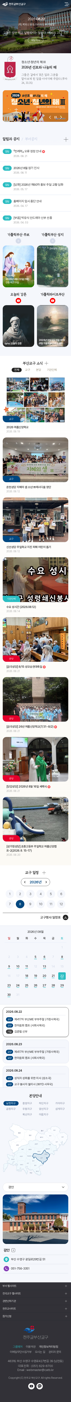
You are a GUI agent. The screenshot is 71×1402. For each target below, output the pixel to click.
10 (40, 904)
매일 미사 (35, 40)
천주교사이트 (9, 1308)
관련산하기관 (9, 1301)
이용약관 (31, 1346)
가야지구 (60, 1103)
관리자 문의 (55, 1352)
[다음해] (46, 882)
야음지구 (43, 1114)
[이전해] (25, 882)
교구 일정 (31, 872)
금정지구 (11, 1109)
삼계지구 (60, 1109)
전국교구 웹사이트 (12, 1293)
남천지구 (11, 1103)
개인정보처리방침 (48, 1346)
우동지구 (27, 1109)
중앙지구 (27, 1103)
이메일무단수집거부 (20, 1352)
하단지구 (43, 1103)
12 (61, 904)
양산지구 (43, 1109)
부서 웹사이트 (9, 1286)
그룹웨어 (17, 1346)
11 (51, 904)
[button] (50, 117)
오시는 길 (40, 1352)
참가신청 (7, 1316)
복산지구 (27, 1114)
